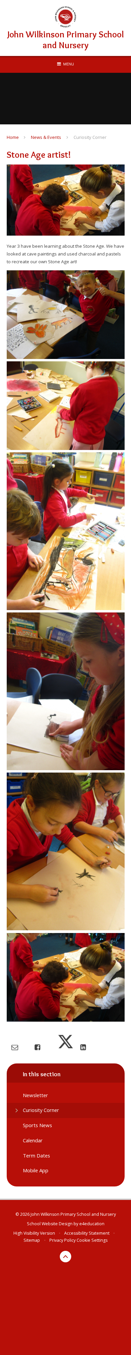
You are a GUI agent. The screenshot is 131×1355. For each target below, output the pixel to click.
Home (13, 137)
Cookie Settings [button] (92, 1240)
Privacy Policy (62, 1240)
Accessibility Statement (87, 1233)
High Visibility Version (34, 1233)
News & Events (46, 137)
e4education (91, 1224)
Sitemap (32, 1240)
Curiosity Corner (90, 137)
